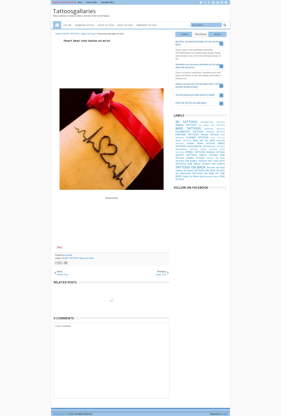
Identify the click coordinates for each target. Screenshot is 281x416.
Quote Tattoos (106, 25)
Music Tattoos (125, 25)
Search (224, 25)
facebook (205, 2)
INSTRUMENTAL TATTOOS (199, 146)
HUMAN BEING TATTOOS (201, 143)
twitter (201, 2)
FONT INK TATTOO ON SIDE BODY (191, 103)
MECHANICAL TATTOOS (186, 149)
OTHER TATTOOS (195, 152)
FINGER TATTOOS (210, 135)
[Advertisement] (111, 66)
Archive (217, 34)
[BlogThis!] (59, 262)
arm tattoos (204, 125)
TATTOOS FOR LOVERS (213, 164)
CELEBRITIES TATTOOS (189, 131)
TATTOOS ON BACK (190, 167)
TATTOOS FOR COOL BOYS (211, 161)
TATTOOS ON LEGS (204, 170)
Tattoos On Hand (86, 258)
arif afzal (68, 255)
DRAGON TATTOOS (215, 132)
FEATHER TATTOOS (187, 134)
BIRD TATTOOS (188, 128)
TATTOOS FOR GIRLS (187, 163)
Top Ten (67, 25)
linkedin (217, 2)
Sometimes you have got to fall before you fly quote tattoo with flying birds (197, 66)
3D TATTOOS (186, 122)
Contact (184, 34)
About (80, 2)
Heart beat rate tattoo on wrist (87, 41)
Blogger (224, 414)
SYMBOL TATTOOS (195, 158)
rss (213, 2)
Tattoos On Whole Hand (193, 176)
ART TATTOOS (218, 125)
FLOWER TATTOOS (197, 137)
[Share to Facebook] (65, 262)
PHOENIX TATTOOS (215, 152)
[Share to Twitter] (62, 262)
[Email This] (56, 262)
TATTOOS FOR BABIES (186, 161)
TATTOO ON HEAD (215, 158)
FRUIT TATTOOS (218, 138)
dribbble (222, 2)
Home (57, 25)
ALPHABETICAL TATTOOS (213, 122)
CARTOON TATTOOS (214, 129)
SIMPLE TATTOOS (208, 155)
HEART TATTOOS (70, 258)
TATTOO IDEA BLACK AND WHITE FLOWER (195, 95)
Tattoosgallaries (74, 11)
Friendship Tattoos (147, 25)
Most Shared (201, 34)
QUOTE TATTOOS (186, 155)
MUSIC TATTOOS (209, 149)
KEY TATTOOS (218, 146)
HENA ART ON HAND (204, 140)
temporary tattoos (212, 176)
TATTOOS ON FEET (216, 168)
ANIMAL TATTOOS (185, 125)
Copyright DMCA (107, 2)
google (209, 2)
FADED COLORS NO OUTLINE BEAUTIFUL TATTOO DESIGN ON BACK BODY (198, 85)
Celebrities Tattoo (84, 25)
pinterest (226, 2)
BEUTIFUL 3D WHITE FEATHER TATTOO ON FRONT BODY (198, 43)
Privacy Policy (91, 2)
